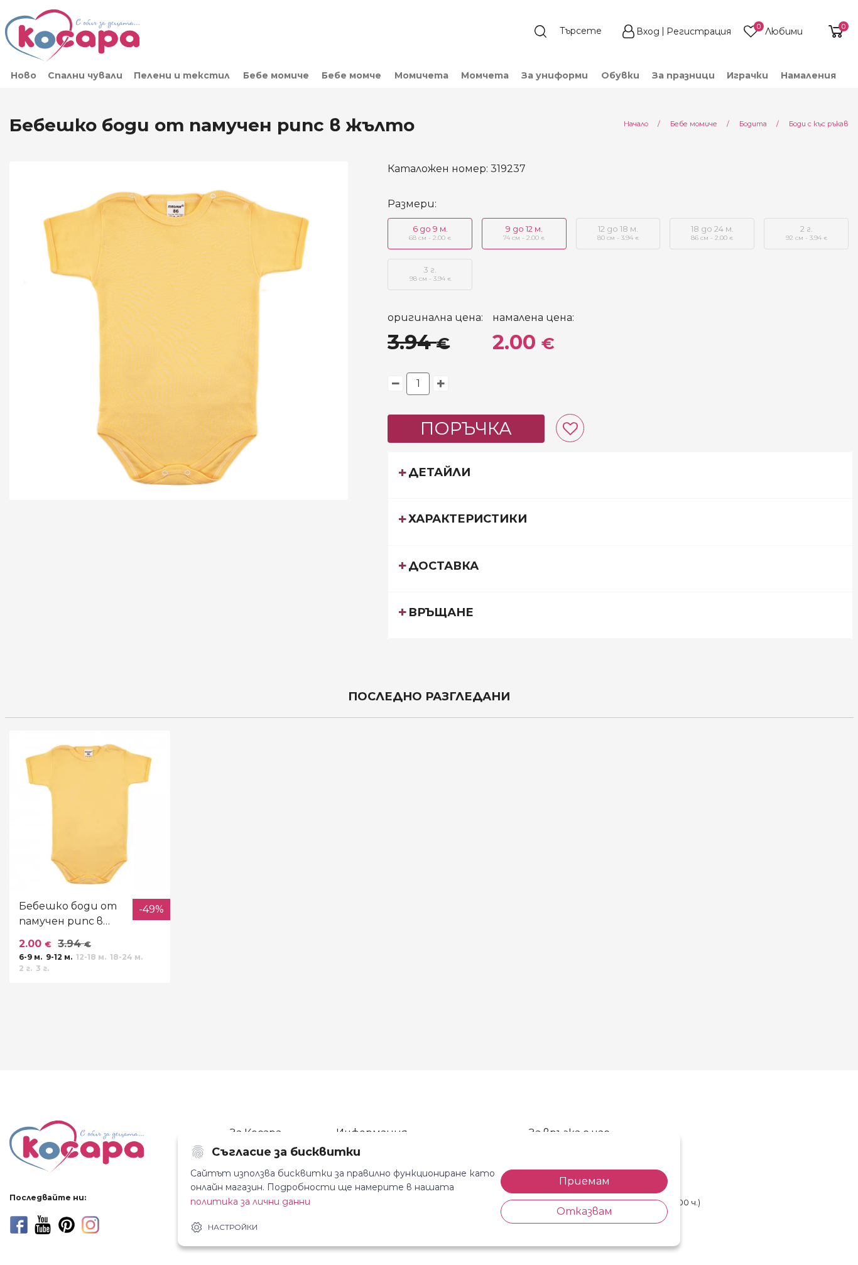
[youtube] (42, 1224)
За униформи (554, 75)
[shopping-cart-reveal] (831, 31)
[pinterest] (66, 1224)
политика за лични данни (250, 1201)
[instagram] (90, 1224)
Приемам (584, 1181)
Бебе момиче (276, 75)
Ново (23, 75)
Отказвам (584, 1211)
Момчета (485, 75)
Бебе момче (351, 75)
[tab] (620, 475)
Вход (648, 31)
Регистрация (698, 31)
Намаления (808, 75)
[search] (574, 31)
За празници (683, 75)
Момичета (421, 75)
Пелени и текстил (182, 75)
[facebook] (18, 1224)
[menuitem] (23, 75)
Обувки (620, 75)
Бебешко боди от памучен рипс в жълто (68, 914)
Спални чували (85, 75)
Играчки (747, 75)
